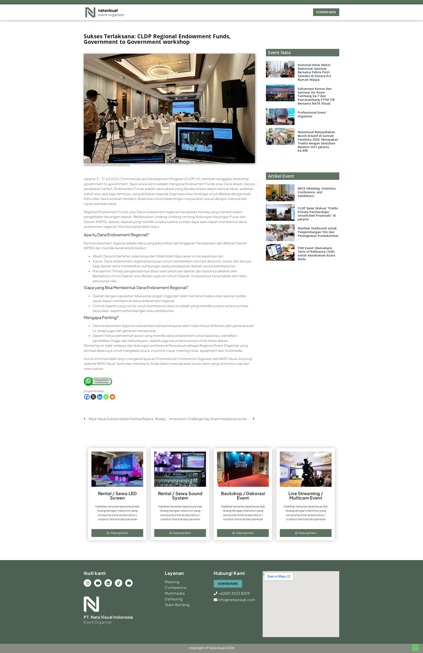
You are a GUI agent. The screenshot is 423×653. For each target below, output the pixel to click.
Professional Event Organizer (312, 114)
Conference (175, 587)
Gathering (174, 599)
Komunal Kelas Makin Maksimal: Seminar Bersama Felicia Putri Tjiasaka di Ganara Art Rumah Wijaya (314, 72)
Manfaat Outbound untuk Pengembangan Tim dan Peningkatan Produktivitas (318, 232)
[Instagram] (87, 583)
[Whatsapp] (106, 397)
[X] (93, 397)
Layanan (174, 573)
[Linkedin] (99, 397)
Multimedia (175, 593)
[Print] (112, 397)
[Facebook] (87, 397)
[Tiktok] (118, 583)
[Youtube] (98, 583)
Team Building (177, 604)
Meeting (172, 581)
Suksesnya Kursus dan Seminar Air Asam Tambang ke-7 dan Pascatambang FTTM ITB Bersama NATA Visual (316, 96)
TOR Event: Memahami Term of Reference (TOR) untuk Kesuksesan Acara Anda (316, 253)
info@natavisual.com (236, 599)
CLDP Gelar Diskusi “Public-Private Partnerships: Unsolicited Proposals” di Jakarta (318, 213)
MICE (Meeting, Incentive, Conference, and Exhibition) (317, 192)
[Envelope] (129, 583)
